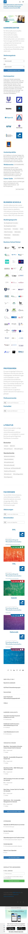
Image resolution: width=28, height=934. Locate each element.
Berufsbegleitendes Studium (10, 226)
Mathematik (14, 632)
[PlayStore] (21, 928)
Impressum (15, 894)
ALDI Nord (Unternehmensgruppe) (12, 687)
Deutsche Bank (7, 692)
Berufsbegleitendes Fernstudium (11, 223)
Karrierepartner (9, 76)
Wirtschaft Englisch (18, 448)
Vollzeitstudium (16, 234)
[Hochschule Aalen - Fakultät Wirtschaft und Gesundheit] (14, 331)
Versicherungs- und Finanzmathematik (12, 468)
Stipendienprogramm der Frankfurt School (14, 837)
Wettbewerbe (8, 164)
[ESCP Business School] (21, 345)
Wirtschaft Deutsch (8, 448)
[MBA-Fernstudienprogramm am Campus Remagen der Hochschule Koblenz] (21, 289)
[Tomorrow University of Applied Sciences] (7, 324)
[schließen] (4, 925)
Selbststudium (18, 232)
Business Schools (12, 202)
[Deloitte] (9, 109)
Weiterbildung (7, 237)
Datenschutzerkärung (9, 896)
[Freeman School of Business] (14, 296)
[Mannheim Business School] (7, 248)
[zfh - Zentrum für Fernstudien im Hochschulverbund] (7, 317)
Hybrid (21, 229)
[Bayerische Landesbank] (9, 118)
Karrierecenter (11, 28)
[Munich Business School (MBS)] (7, 289)
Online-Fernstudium (8, 232)
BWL (14, 530)
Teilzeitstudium (7, 234)
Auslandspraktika (10, 152)
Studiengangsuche (10, 220)
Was (5, 58)
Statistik (14, 598)
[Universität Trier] (21, 255)
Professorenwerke (10, 398)
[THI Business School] (7, 338)
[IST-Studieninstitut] (7, 275)
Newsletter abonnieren (14, 881)
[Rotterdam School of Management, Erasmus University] (14, 262)
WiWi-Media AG (16, 892)
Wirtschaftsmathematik (9, 465)
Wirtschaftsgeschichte (18, 474)
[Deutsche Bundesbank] (9, 135)
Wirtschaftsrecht (7, 474)
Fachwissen (9, 492)
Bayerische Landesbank (9, 682)
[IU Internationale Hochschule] (21, 303)
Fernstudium (15, 229)
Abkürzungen (8, 509)
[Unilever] (9, 100)
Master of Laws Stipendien (10, 850)
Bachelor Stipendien (8, 831)
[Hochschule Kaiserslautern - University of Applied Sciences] (7, 255)
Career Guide (8, 178)
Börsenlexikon (9, 518)
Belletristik (12, 446)
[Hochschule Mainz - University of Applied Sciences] (21, 248)
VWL (14, 564)
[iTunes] (10, 928)
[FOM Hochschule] (7, 262)
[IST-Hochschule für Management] (14, 310)
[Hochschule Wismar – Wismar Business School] (21, 269)
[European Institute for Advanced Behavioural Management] (21, 338)
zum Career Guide (20, 189)
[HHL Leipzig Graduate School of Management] (14, 338)
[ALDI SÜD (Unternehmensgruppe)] (9, 144)
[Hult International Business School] (7, 282)
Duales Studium (7, 229)
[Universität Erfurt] (14, 352)
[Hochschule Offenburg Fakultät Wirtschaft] (21, 262)
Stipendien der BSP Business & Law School (14, 824)
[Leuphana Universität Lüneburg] (21, 282)
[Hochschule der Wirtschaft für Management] (14, 269)
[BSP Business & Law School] (14, 345)
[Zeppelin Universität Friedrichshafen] (14, 324)
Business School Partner (12, 242)
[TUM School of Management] (14, 317)
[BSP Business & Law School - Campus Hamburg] (21, 275)
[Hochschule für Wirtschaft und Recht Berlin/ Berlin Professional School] (14, 282)
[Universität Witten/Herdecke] (21, 310)
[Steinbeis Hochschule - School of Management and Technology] (7, 345)
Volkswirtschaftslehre (8, 459)
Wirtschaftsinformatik (9, 462)
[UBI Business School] (21, 324)
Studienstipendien (8, 844)
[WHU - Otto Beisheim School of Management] (21, 352)
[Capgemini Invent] (19, 109)
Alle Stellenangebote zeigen (14, 70)
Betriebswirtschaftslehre (9, 456)
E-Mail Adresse (8, 870)
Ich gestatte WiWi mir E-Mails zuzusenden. (13, 877)
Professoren (10, 368)
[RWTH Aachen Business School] (14, 255)
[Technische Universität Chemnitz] (14, 303)
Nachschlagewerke (8, 477)
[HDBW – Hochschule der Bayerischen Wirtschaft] (14, 275)
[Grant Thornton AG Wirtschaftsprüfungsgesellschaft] (19, 126)
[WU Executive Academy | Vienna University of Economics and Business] (14, 248)
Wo (5, 64)
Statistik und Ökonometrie (9, 471)
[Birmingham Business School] (7, 269)
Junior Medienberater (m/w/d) (11, 731)
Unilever (6, 703)
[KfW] (9, 126)
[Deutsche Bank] (19, 100)
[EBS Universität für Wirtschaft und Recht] (7, 331)
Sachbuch (6, 446)
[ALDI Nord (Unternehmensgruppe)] (19, 118)
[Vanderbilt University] (14, 289)
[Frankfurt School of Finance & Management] (7, 352)
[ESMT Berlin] (21, 331)
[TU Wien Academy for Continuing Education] (21, 296)
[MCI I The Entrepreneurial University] (7, 296)
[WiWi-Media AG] (19, 135)
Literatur (8, 425)
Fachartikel (7, 406)
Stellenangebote (9, 55)
